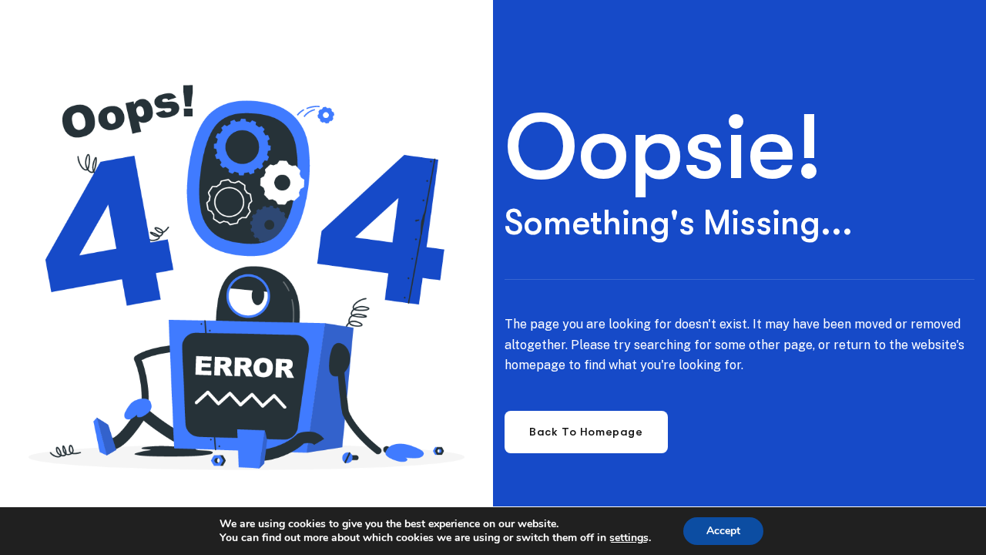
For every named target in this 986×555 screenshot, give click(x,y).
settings (629, 538)
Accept (723, 530)
